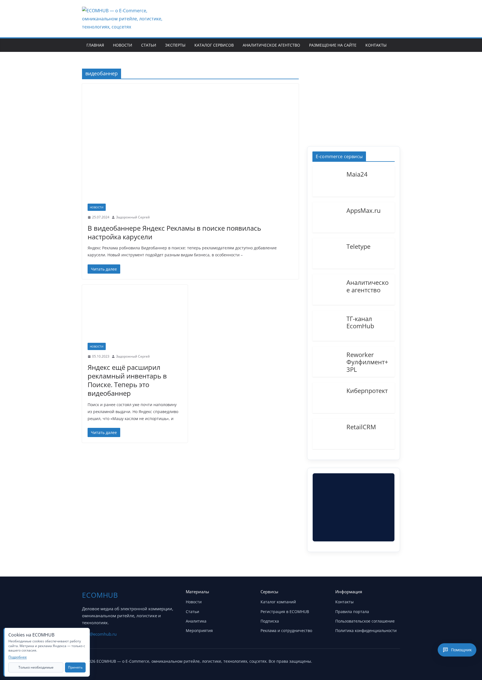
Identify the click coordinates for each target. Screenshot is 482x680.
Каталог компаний (278, 601)
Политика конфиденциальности (366, 630)
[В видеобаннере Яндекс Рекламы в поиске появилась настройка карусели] (190, 146)
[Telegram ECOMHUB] (380, 660)
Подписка (270, 621)
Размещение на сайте (332, 45)
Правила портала (352, 611)
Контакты (376, 45)
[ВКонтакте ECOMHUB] (394, 660)
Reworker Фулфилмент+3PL (367, 361)
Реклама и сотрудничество (286, 630)
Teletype (358, 246)
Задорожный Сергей (133, 217)
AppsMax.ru (363, 210)
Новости (122, 45)
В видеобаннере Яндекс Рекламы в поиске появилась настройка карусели (174, 232)
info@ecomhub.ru (99, 634)
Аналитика (196, 621)
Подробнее (17, 657)
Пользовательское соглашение (365, 621)
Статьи (148, 45)
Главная (95, 45)
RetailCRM (361, 426)
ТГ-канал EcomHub (360, 322)
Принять (75, 667)
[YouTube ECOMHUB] (366, 660)
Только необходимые (36, 667)
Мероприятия (199, 630)
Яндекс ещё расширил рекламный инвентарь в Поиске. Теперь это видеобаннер (127, 380)
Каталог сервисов (214, 45)
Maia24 (357, 174)
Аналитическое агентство (271, 45)
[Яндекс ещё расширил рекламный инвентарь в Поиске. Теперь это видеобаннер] (135, 316)
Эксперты (175, 45)
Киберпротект (367, 390)
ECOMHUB (100, 595)
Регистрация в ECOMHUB (285, 611)
